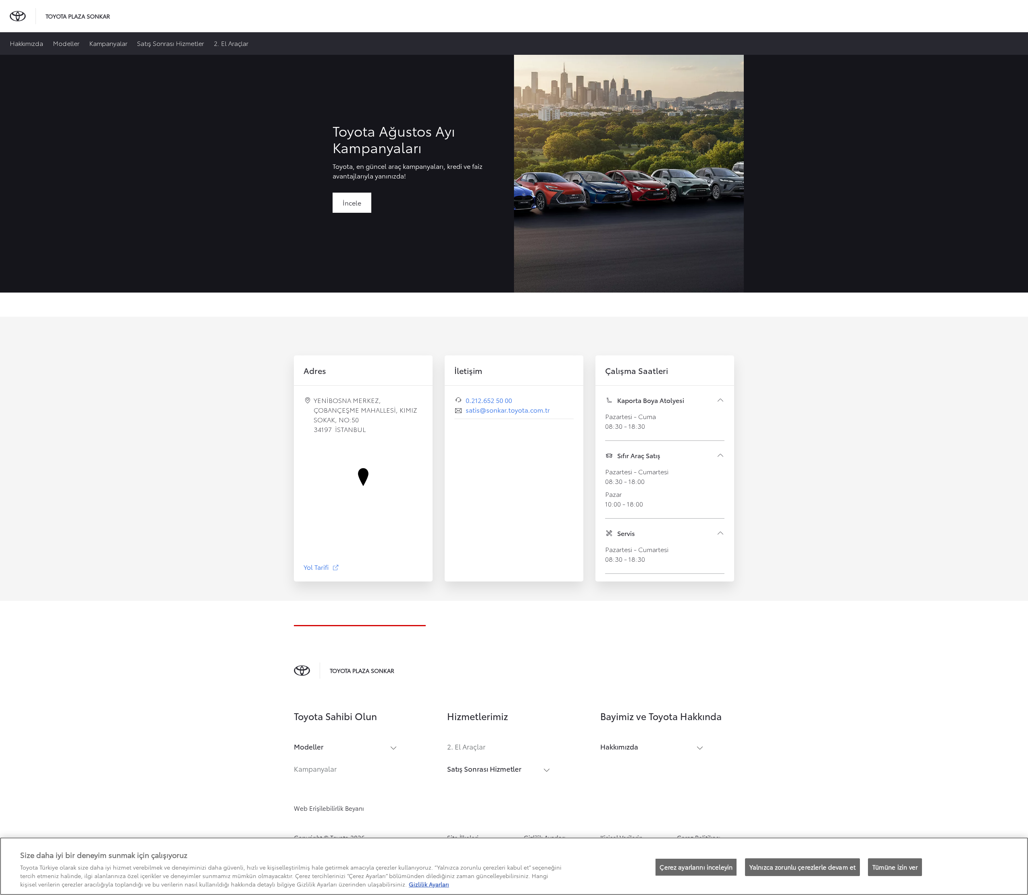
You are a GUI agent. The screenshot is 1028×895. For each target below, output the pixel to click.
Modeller (66, 43)
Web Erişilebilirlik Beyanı (329, 808)
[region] (514, 866)
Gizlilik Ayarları (429, 884)
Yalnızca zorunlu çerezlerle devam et (802, 866)
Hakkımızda (26, 43)
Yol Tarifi (321, 566)
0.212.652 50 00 (489, 400)
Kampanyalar (108, 43)
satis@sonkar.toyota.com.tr (508, 409)
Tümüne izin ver (895, 866)
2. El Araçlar (231, 43)
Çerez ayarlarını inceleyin (696, 866)
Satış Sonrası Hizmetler (170, 43)
